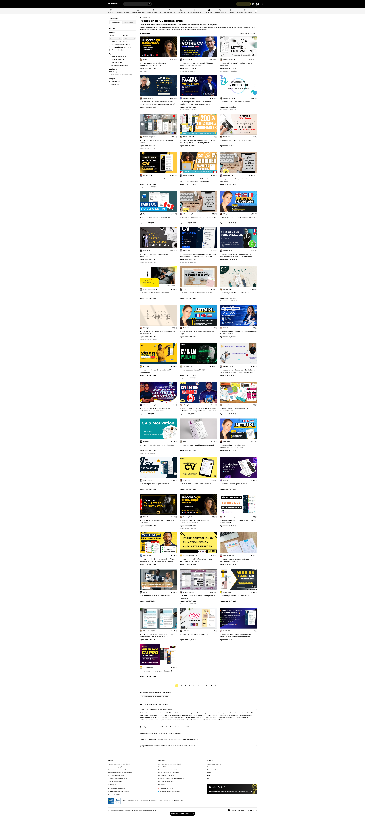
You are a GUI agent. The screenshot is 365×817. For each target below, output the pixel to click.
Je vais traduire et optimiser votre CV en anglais (238, 217)
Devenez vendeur (243, 4)
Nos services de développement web (120, 772)
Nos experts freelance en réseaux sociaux (171, 778)
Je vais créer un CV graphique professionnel (197, 445)
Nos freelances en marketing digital (169, 764)
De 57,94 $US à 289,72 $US (120, 44)
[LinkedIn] (248, 810)
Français (115, 81)
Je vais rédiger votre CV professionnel (154, 484)
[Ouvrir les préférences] (253, 4)
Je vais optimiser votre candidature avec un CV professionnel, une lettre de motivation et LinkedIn (198, 256)
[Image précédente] (182, 47)
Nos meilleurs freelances (165, 781)
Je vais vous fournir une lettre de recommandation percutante (232, 446)
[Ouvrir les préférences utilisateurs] (261, 4)
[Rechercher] (149, 4)
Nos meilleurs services (115, 781)
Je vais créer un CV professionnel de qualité (196, 293)
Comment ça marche (214, 764)
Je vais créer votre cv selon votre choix (154, 293)
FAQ (208, 778)
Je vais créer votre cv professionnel (233, 484)
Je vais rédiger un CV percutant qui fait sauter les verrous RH (157, 332)
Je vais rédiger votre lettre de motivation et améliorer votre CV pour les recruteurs (196, 103)
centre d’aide (248, 791)
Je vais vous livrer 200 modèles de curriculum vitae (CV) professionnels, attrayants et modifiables (197, 142)
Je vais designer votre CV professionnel (235, 293)
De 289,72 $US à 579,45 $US (121, 47)
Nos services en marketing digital (119, 764)
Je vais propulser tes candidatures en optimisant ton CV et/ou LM (154, 64)
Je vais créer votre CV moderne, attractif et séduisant (156, 141)
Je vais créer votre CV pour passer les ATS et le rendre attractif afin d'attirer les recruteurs (157, 560)
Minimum (112, 35)
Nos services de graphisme (116, 767)
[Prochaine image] (215, 47)
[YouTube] (251, 810)
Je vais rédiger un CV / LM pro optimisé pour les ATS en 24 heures (238, 332)
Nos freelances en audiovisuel (167, 769)
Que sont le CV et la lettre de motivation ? (156, 709)
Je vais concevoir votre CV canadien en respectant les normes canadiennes (155, 219)
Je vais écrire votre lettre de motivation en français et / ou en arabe (236, 560)
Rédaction (146, 17)
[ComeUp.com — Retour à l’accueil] (112, 4)
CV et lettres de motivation (120, 74)
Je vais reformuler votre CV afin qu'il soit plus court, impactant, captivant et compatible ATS (157, 103)
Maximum (126, 35)
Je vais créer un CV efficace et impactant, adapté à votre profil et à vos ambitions (236, 635)
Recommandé (250, 33)
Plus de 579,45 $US (118, 50)
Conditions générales (131, 810)
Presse (209, 772)
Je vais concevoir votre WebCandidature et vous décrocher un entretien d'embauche (236, 255)
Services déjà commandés (119, 65)
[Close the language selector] (193, 814)
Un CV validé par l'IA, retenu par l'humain (155, 696)
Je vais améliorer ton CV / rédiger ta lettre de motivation (237, 64)
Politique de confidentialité (147, 810)
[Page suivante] (219, 685)
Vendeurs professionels (118, 56)
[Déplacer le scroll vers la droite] (256, 11)
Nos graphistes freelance (165, 767)
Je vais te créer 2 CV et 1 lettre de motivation (237, 140)
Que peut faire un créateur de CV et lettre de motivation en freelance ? (167, 746)
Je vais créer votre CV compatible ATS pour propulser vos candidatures (196, 64)
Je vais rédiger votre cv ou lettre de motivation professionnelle (238, 522)
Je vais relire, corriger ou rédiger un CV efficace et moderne (198, 219)
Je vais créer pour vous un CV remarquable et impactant (197, 597)
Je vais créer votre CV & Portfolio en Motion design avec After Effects (196, 560)
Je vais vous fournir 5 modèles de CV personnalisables (234, 410)
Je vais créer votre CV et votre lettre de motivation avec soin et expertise (155, 410)
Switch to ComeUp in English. (181, 813)
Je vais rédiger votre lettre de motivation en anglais (197, 332)
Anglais (115, 84)
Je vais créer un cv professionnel (152, 179)
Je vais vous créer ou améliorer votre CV (195, 484)
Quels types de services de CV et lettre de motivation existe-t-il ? (164, 727)
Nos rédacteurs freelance (166, 775)
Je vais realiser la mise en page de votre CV (156, 671)
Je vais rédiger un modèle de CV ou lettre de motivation (157, 522)
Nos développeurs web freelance (168, 772)
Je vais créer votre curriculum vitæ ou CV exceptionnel (155, 371)
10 (215, 686)
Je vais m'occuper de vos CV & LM (193, 370)
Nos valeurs (211, 767)
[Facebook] (253, 810)
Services (117, 22)
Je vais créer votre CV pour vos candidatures (157, 445)
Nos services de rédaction (116, 775)
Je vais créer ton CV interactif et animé (235, 102)
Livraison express (116, 62)
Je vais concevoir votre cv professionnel (155, 596)
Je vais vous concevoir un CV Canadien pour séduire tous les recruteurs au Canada (197, 180)
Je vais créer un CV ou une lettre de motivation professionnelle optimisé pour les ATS (158, 635)
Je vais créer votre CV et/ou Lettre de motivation (154, 255)
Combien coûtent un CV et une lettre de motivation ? (160, 733)
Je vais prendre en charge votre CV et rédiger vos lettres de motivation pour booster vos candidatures (237, 372)
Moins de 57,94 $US (119, 41)
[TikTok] (256, 810)
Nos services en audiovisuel (117, 769)
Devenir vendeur (212, 769)
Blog (208, 775)
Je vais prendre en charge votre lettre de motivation (235, 180)
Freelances (129, 22)
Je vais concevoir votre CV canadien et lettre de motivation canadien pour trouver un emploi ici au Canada (198, 411)
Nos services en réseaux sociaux (118, 778)
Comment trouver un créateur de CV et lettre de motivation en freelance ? (169, 739)
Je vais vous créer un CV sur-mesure (194, 634)
